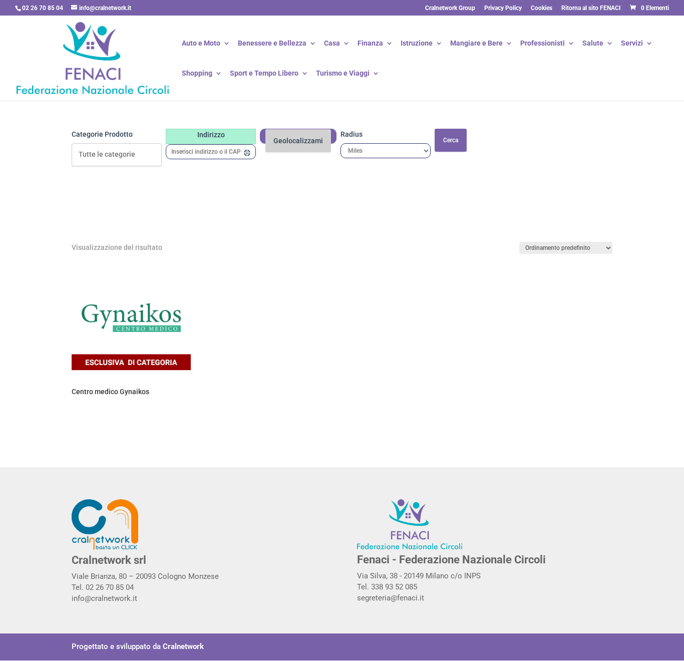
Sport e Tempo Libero (264, 74)
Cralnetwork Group (450, 8)
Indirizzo (211, 135)
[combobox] (117, 154)
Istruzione (417, 44)
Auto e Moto (201, 44)
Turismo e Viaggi (343, 74)
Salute (592, 44)
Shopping (197, 74)
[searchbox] (117, 155)
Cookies (541, 8)
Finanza (370, 44)
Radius (351, 134)
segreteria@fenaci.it (390, 597)
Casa (332, 44)
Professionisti (542, 44)
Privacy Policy (503, 8)
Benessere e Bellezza (272, 44)
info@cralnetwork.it (104, 598)
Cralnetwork (183, 646)
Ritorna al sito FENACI (591, 8)
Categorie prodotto (102, 134)
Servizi (632, 44)
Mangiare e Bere (476, 44)
